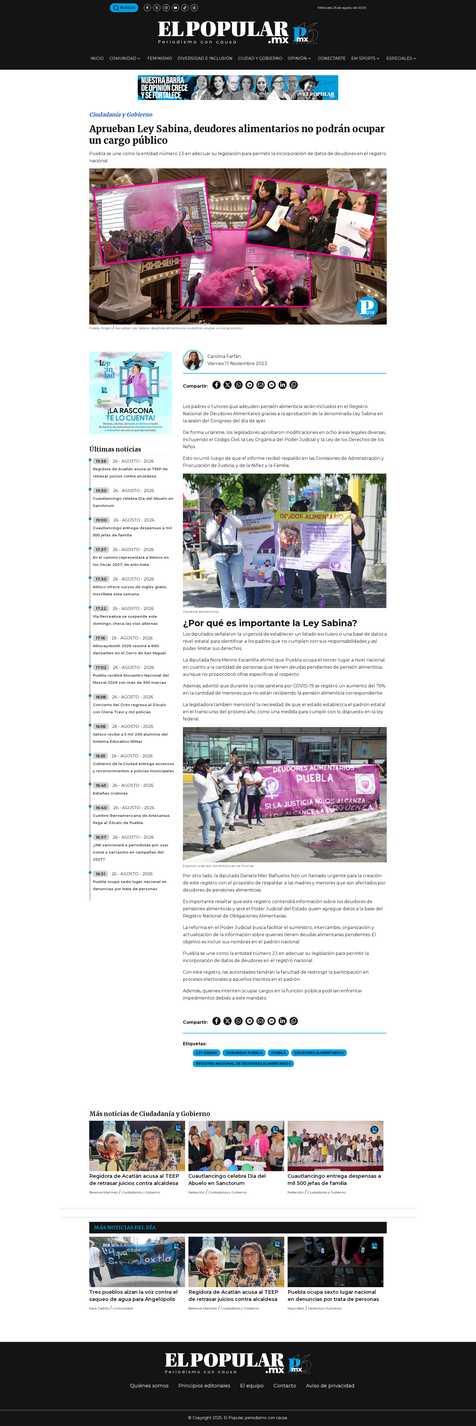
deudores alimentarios (319, 1053)
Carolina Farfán (224, 356)
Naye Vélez (296, 1308)
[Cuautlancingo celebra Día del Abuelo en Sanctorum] (236, 1146)
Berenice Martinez (103, 1192)
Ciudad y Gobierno (260, 58)
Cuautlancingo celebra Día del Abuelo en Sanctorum (133, 502)
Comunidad (122, 58)
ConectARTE (332, 58)
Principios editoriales (204, 1386)
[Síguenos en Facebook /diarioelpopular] (147, 7)
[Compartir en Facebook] (216, 384)
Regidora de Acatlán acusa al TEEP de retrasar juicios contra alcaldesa (130, 472)
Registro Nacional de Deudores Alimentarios (243, 1064)
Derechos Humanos (325, 1308)
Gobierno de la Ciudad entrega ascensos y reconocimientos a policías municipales (133, 767)
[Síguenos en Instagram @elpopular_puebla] (166, 7)
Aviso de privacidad (330, 1386)
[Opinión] (238, 87)
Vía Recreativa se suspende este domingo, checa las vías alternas (125, 620)
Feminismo (159, 58)
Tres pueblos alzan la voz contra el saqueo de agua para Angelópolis (133, 1295)
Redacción (196, 1192)
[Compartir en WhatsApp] (238, 384)
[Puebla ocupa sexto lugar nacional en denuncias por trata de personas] (335, 1262)
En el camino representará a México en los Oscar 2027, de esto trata (131, 561)
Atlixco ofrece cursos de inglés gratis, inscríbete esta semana (130, 590)
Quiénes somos (149, 1386)
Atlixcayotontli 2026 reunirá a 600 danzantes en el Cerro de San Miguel (129, 649)
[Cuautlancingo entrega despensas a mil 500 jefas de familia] (335, 1146)
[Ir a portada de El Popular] (238, 32)
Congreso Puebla (244, 1053)
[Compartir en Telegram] (249, 384)
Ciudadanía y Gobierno (120, 114)
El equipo (252, 1386)
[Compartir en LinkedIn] (282, 384)
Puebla (278, 1053)
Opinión (297, 58)
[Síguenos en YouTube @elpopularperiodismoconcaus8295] (175, 7)
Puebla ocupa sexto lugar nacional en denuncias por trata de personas (130, 885)
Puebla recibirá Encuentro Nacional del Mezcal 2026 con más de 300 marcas (131, 679)
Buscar (127, 8)
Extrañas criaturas (110, 793)
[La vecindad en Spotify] (130, 392)
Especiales (399, 58)
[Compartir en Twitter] (227, 384)
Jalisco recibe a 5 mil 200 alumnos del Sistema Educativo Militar (130, 738)
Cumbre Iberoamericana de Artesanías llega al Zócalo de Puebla (131, 819)
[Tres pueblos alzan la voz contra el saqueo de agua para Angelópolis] (137, 1262)
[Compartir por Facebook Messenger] (271, 384)
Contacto (285, 1386)
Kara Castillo (99, 1308)
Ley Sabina (206, 1053)
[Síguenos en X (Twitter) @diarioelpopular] (156, 7)
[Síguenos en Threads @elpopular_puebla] (194, 7)
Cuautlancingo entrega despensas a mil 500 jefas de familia (132, 531)
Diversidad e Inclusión (205, 58)
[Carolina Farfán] (193, 359)
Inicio (97, 58)
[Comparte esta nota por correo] (260, 384)
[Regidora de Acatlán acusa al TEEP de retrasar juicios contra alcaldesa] (137, 1146)
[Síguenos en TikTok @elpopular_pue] (184, 7)
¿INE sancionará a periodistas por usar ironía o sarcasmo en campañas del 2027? (131, 852)
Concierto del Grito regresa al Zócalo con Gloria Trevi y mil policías (129, 708)
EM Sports (363, 58)
